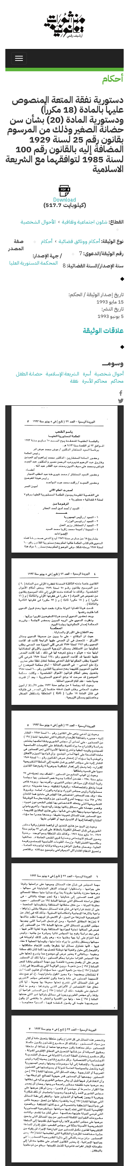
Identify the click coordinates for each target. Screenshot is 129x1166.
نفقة (74, 381)
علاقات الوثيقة (103, 330)
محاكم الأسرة (94, 381)
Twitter (121, 401)
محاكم (117, 381)
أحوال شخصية (109, 374)
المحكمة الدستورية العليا (33, 263)
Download (64, 200)
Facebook (121, 393)
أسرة (87, 374)
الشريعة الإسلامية (62, 374)
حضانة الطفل (29, 374)
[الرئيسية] (64, 24)
